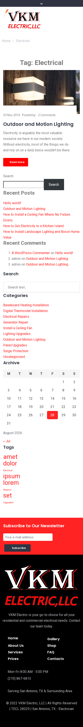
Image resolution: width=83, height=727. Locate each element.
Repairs (7, 489)
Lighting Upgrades (16, 334)
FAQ (50, 652)
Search (8, 176)
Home (6, 41)
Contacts (55, 658)
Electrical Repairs (16, 317)
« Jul (6, 441)
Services (15, 652)
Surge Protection (15, 351)
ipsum (11, 476)
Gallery (53, 639)
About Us (16, 645)
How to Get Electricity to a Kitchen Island (33, 226)
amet (10, 456)
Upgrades (8, 502)
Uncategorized (14, 357)
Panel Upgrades (15, 345)
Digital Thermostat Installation (25, 311)
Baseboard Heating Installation (26, 305)
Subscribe (19, 548)
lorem (11, 482)
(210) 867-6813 (19, 678)
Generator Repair (15, 322)
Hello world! (12, 203)
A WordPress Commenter (31, 253)
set (7, 495)
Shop (51, 645)
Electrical (8, 470)
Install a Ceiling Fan (17, 328)
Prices (13, 658)
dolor (10, 463)
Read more (17, 162)
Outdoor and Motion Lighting (38, 124)
